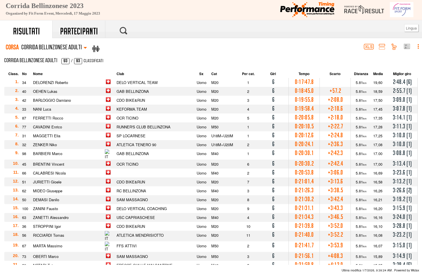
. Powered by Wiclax (380, 270)
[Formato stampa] (407, 47)
